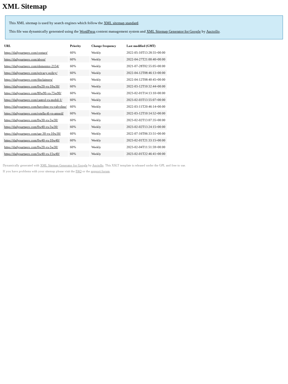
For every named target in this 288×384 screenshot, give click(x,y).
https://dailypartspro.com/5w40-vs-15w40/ (32, 153)
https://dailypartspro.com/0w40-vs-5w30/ (31, 126)
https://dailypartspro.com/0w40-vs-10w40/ (32, 140)
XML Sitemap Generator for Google (174, 31)
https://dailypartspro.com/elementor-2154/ (31, 66)
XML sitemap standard (121, 23)
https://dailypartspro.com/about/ (25, 59)
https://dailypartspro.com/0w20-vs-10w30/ (32, 86)
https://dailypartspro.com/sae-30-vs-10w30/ (32, 133)
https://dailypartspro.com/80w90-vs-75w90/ (32, 93)
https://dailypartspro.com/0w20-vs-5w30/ (31, 147)
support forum (100, 171)
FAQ (79, 171)
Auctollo (213, 31)
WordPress (87, 31)
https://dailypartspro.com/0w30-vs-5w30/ (31, 120)
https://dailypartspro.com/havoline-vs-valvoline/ (35, 106)
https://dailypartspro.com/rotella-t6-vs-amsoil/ (34, 113)
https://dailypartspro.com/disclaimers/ (28, 79)
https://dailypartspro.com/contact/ (26, 52)
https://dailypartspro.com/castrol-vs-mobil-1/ (33, 99)
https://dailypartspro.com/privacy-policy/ (30, 72)
